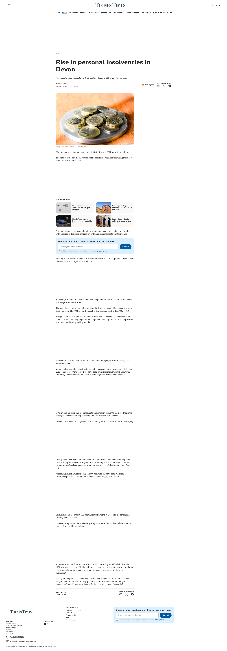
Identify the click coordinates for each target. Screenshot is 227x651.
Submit (125, 246)
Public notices (71, 620)
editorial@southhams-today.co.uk (23, 641)
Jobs (67, 617)
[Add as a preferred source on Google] (148, 85)
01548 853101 (18, 637)
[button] (9, 5)
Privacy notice (102, 251)
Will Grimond (62, 84)
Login (218, 6)
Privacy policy (71, 615)
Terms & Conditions (73, 610)
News (58, 54)
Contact (69, 613)
